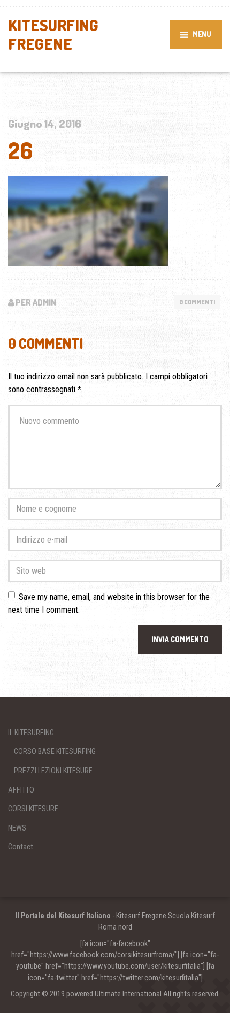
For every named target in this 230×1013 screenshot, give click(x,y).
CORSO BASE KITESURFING (55, 751)
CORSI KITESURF (33, 808)
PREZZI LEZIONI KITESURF (53, 770)
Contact (20, 846)
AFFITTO (21, 790)
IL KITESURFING (31, 732)
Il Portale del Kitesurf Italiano (63, 915)
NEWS (17, 828)
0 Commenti (197, 302)
